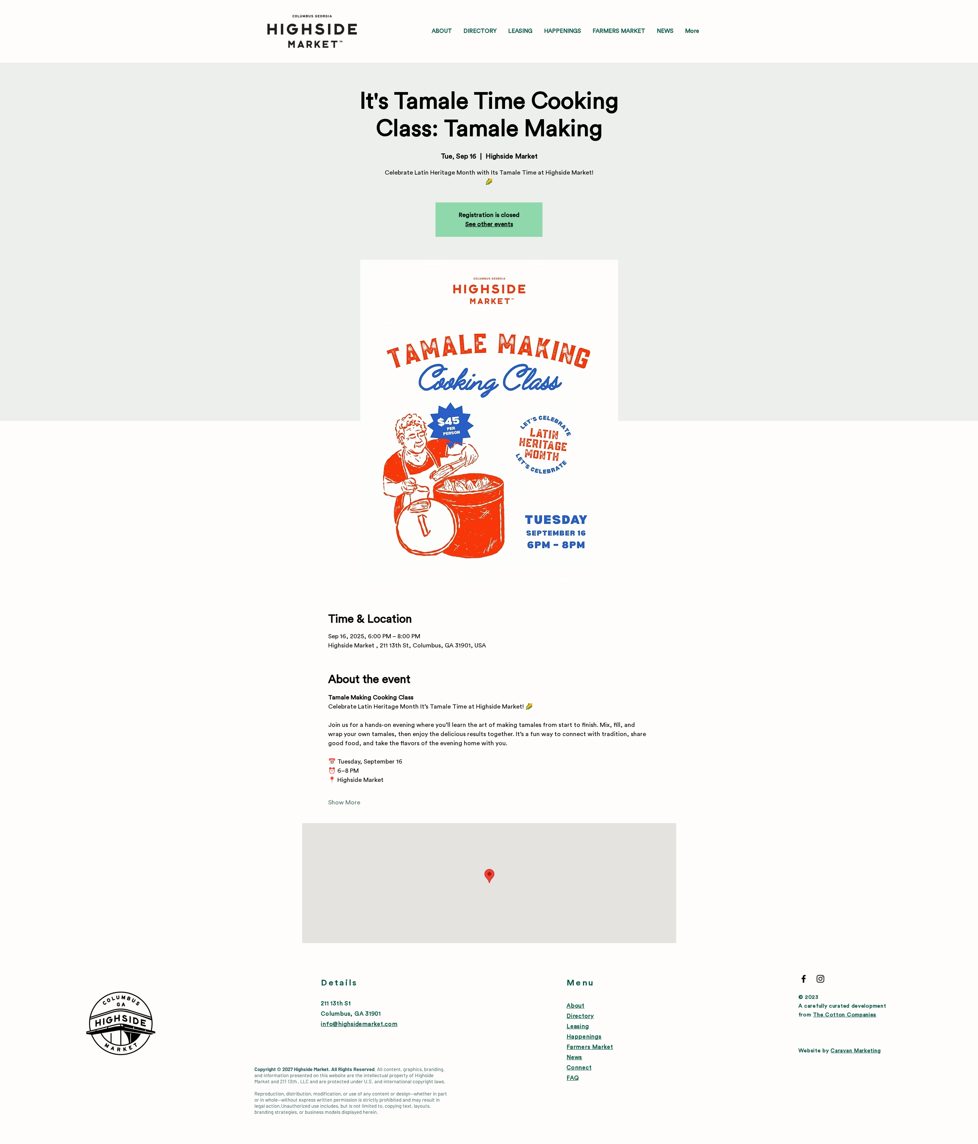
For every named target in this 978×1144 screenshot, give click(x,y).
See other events (489, 224)
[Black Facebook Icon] (803, 979)
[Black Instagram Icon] (820, 979)
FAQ (573, 1078)
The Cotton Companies (844, 1015)
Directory (580, 1016)
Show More (344, 802)
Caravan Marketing (856, 1050)
